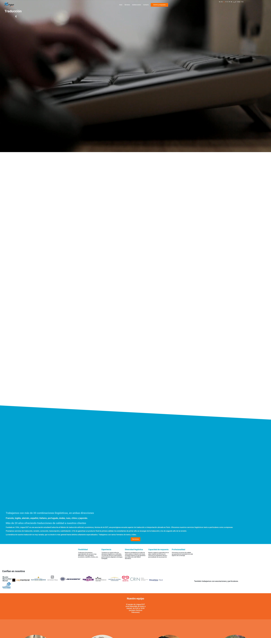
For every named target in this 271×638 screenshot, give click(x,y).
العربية (234, 1)
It (227, 1)
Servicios (127, 4)
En (222, 1)
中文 (242, 1)
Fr (226, 1)
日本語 (238, 1)
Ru (231, 1)
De (219, 1)
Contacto (146, 4)
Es (224, 1)
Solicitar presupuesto (159, 4)
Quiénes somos (136, 4)
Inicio (120, 4)
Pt (229, 1)
